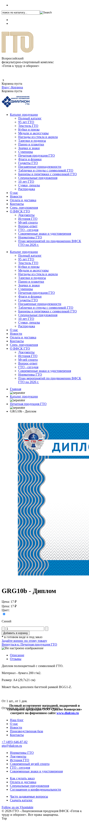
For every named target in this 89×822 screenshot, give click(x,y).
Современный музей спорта (29, 764)
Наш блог (17, 720)
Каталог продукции (24, 114)
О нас (14, 192)
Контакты (17, 204)
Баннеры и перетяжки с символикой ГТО (47, 174)
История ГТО (27, 218)
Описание (17, 655)
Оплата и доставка (23, 200)
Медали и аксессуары (33, 133)
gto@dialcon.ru (12, 745)
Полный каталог (30, 118)
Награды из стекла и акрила (38, 137)
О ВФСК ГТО (20, 211)
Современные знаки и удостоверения (44, 233)
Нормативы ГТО (30, 237)
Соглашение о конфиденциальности (35, 789)
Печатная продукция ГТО (36, 155)
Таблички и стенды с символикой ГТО (45, 170)
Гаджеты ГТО (28, 163)
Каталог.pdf (18, 23)
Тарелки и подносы (32, 140)
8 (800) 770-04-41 (22, 19)
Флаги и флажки (30, 159)
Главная (15, 389)
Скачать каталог (21, 800)
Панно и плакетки (31, 144)
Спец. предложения (24, 207)
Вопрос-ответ (27, 226)
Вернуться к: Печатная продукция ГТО (29, 644)
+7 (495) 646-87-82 (23, 5)
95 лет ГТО (26, 122)
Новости (16, 196)
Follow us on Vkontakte (17, 807)
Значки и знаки (29, 148)
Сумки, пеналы (29, 185)
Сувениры (25, 152)
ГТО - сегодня (28, 230)
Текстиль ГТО (28, 125)
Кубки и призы (29, 129)
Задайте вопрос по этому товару (24, 640)
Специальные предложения (37, 178)
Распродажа (26, 189)
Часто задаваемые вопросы (29, 796)
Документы (26, 215)
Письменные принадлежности (39, 166)
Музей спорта (28, 222)
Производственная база (26, 731)
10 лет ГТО (26, 181)
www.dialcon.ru (68, 713)
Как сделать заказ (22, 778)
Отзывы (15, 659)
